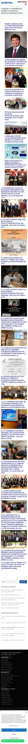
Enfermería (3, 687)
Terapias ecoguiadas (6, 695)
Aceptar (14, 730)
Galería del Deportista (6, 666)
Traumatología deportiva (7, 674)
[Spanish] (26, 1)
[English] (20, 1)
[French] (22, 1)
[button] (26, 712)
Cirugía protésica (5, 692)
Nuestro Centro (4, 660)
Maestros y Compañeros (7, 667)
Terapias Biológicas (5, 697)
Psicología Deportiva (6, 686)
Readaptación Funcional (6, 682)
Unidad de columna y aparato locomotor (10, 675)
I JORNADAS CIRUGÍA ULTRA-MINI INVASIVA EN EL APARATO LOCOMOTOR (15, 138)
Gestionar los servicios (13, 725)
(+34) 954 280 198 (6, 656)
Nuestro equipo (4, 659)
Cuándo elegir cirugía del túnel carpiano (10, 595)
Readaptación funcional (6, 704)
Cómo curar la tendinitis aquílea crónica (10, 608)
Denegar (14, 734)
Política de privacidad (6, 671)
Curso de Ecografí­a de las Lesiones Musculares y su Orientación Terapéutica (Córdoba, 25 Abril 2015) (14, 92)
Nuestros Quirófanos (6, 662)
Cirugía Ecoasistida (5, 694)
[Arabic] (18, 1)
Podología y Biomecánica (7, 679)
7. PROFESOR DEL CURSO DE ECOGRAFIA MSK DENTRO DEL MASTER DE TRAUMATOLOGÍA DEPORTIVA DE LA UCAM (12, 191)
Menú (25, 4)
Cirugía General (4, 684)
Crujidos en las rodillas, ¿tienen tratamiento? (16, 622)
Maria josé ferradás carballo (8, 627)
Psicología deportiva (5, 702)
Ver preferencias (14, 738)
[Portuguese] (24, 1)
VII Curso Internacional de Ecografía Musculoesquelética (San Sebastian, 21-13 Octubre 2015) (14, 115)
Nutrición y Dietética (6, 680)
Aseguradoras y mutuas (6, 669)
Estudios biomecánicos (6, 699)
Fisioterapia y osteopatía (7, 677)
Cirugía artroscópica (5, 690)
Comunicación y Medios (6, 664)
